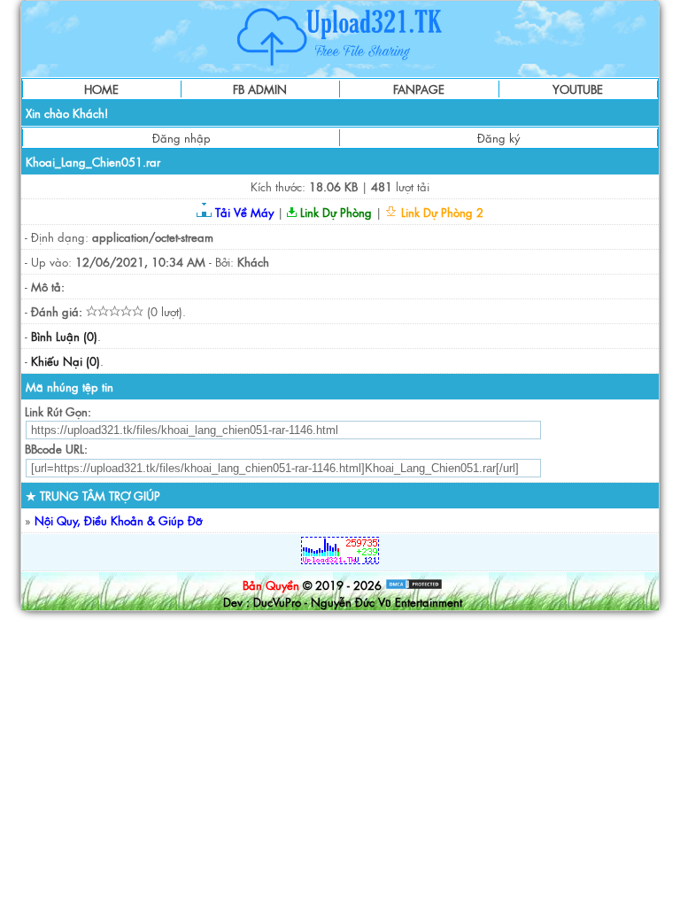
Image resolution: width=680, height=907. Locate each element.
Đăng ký (498, 137)
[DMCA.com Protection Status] (414, 585)
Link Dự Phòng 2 (440, 212)
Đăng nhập (181, 137)
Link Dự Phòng (334, 212)
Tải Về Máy (243, 212)
